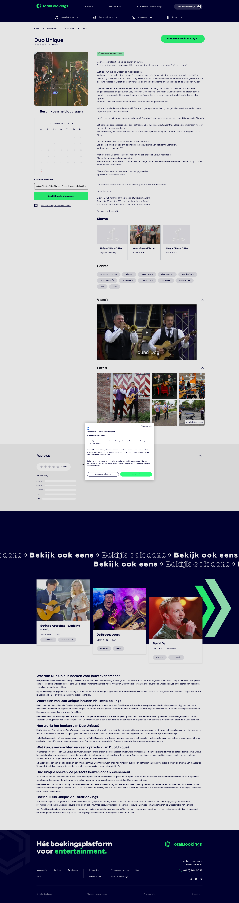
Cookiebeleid (95, 465)
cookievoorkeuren (132, 461)
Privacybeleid (146, 426)
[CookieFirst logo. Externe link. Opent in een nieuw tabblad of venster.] (88, 428)
